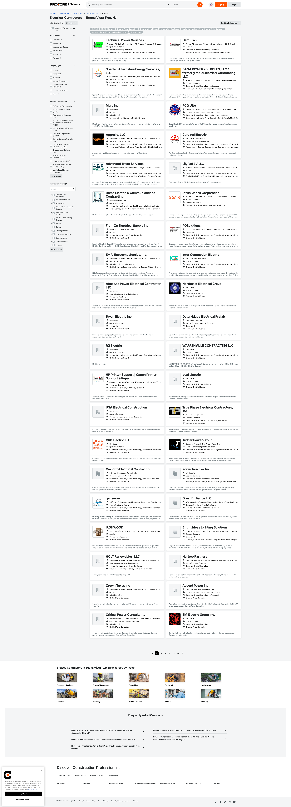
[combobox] (183, 5)
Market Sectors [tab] (80, 775)
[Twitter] (225, 802)
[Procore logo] (58, 4)
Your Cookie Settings (23, 799)
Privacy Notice (91, 801)
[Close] (41, 770)
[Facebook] (220, 802)
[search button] (200, 4)
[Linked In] (216, 802)
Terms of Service (103, 801)
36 (178, 653)
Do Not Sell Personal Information (121, 801)
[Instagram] (230, 802)
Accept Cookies (23, 794)
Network (75, 4)
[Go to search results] (73, 189)
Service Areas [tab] (113, 775)
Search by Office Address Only (63, 29)
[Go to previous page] (148, 653)
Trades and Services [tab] (97, 775)
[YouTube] (234, 802)
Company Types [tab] (64, 775)
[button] (50, 39)
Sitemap (135, 801)
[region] (23, 786)
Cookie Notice (32, 789)
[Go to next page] (182, 653)
